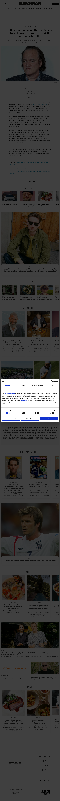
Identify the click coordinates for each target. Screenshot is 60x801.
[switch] (23, 413)
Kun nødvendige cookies (11, 418)
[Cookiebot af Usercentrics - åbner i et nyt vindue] (52, 381)
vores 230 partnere (10, 393)
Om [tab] (52, 385)
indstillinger (24, 400)
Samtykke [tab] (7, 385)
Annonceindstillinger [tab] (37, 385)
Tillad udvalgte (30, 418)
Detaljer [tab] (23, 385)
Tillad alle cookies (49, 418)
